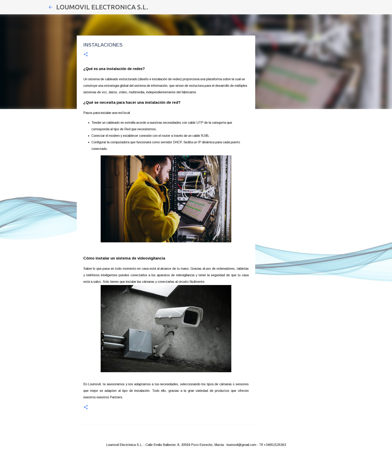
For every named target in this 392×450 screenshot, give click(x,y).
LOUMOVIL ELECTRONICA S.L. (102, 7)
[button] (85, 54)
